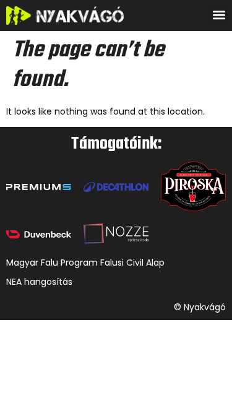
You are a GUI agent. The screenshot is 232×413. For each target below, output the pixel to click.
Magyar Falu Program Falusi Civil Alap (85, 262)
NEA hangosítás (39, 282)
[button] (218, 14)
